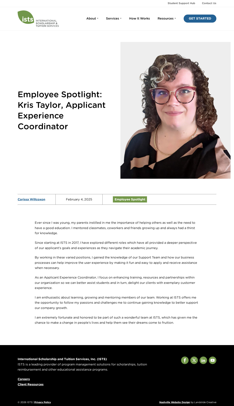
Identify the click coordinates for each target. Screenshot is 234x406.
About (91, 18)
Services (112, 18)
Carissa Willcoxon (31, 199)
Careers (24, 379)
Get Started (200, 18)
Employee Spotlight (130, 199)
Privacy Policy (42, 402)
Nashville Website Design (174, 402)
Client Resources (31, 384)
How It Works (139, 18)
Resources (166, 18)
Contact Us (209, 3)
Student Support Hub (181, 3)
